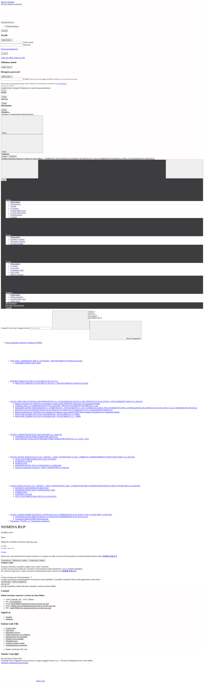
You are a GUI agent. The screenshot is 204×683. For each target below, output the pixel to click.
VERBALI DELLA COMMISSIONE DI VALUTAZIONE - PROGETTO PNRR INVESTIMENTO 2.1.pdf (56, 406)
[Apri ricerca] (184, 169)
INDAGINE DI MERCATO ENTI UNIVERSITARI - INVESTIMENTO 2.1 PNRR (47, 414)
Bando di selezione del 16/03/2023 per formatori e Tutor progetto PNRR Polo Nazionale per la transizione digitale (57, 404)
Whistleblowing (11, 641)
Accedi (4, 30)
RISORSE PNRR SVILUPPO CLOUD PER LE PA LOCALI (34, 381)
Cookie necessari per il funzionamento (15, 577)
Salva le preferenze (19, 582)
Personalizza (6, 560)
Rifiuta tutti (20, 560)
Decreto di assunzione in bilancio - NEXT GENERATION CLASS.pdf (42, 468)
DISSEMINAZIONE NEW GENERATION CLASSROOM (38, 466)
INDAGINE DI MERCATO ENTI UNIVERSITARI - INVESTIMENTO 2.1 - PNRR (48, 416)
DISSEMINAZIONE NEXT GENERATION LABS (35, 490)
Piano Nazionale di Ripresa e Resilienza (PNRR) (24, 343)
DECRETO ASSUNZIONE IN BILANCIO (32, 488)
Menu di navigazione (133, 338)
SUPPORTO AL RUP (23, 461)
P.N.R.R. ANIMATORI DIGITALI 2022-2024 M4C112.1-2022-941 (36, 435)
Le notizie (93, 316)
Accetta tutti (37, 560)
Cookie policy (11, 628)
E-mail (25, 79)
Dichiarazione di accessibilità (16, 637)
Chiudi (4, 97)
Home (92, 312)
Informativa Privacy (13, 633)
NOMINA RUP (21, 463)
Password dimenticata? (9, 49)
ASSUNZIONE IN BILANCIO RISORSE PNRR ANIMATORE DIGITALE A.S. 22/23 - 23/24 (52, 439)
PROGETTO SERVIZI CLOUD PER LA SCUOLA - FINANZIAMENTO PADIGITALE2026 (51, 383)
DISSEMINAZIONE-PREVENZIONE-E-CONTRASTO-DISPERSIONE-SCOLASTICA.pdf (51, 517)
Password (26, 45)
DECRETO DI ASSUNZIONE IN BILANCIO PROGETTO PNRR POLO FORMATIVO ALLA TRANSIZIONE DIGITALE (64, 410)
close (4, 180)
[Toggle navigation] (19, 169)
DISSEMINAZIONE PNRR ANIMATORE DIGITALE (36, 437)
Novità (92, 314)
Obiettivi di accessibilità (14, 639)
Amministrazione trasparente (16, 645)
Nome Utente (28, 42)
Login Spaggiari (61, 83)
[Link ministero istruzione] (11, 4)
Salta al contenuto (7, 2)
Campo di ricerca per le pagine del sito (15, 328)
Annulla (4, 156)
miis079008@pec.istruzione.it (30, 608)
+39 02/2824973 (15, 602)
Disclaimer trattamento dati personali (14, 663)
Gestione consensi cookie (15, 643)
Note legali (10, 630)
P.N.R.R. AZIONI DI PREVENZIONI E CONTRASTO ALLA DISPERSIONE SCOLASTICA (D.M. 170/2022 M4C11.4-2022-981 (61, 515)
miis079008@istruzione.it (30, 604)
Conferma (12, 156)
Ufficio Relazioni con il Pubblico (18, 635)
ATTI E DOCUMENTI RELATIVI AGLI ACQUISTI (35, 459)
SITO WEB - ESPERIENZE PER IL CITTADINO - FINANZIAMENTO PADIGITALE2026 (46, 361)
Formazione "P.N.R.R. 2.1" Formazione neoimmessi (29, 521)
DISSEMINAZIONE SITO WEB (28, 363)
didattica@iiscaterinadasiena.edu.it (33, 606)
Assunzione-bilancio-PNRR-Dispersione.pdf (31, 519)
